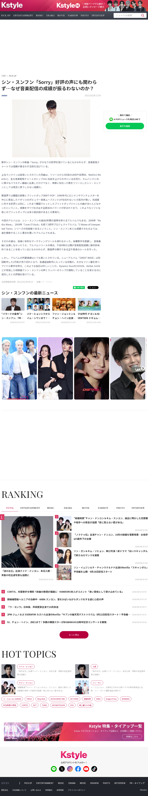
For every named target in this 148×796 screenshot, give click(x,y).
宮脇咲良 (87, 699)
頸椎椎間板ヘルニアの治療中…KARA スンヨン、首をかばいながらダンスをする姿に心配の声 (55, 599)
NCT (35, 705)
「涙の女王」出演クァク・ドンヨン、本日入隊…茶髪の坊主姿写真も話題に (26, 573)
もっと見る (74, 634)
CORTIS (25, 705)
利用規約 (48, 790)
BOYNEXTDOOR (58, 705)
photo (85, 15)
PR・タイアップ (137, 783)
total (10, 508)
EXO (72, 705)
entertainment (23, 15)
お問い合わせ (36, 790)
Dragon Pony (111, 699)
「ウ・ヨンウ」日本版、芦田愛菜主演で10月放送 (32, 607)
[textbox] (130, 15)
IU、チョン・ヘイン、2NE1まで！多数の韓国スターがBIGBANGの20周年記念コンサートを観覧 (57, 622)
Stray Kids (41, 699)
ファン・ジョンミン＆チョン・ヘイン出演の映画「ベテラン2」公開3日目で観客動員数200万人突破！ (63, 316)
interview (98, 15)
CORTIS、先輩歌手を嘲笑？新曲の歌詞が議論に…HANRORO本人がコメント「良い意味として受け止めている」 (65, 591)
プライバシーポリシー (76, 790)
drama (50, 15)
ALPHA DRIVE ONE (58, 699)
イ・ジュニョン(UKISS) (12, 699)
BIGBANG (126, 699)
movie (61, 15)
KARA (98, 699)
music (40, 15)
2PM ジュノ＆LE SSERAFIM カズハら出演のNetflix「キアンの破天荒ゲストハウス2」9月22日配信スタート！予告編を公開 (68, 615)
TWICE (29, 699)
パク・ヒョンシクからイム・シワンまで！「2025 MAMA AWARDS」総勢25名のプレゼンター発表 (38, 316)
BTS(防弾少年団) (9, 705)
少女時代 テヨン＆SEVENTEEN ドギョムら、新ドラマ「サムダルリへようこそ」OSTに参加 (89, 316)
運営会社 (4, 790)
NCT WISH (74, 699)
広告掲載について (19, 790)
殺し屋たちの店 (85, 705)
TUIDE (44, 705)
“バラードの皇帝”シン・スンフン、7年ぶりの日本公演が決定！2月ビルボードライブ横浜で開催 (13, 316)
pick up (28, 783)
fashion (73, 15)
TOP (3, 75)
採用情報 (60, 790)
